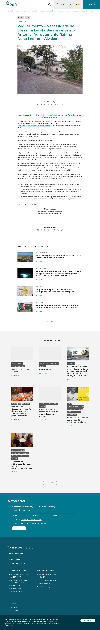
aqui (12, 625)
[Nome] (22, 515)
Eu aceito (87, 620)
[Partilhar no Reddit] (55, 105)
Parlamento (25, 403)
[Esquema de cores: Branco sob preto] (76, 4)
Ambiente (42, 366)
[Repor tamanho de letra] (63, 4)
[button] (91, 4)
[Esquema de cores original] (70, 4)
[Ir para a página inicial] (11, 4)
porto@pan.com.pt (45, 587)
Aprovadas (21, 450)
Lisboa (27, 17)
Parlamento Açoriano (18, 366)
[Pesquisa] (49, 4)
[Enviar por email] (58, 105)
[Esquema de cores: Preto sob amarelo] (79, 4)
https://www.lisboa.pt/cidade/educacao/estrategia (35, 126)
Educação (21, 17)
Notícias (16, 11)
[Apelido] (42, 515)
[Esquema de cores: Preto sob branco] (73, 4)
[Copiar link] (62, 105)
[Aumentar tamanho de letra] (66, 4)
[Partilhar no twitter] (41, 105)
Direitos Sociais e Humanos (76, 406)
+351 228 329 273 (44, 583)
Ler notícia (15, 375)
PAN (19, 403)
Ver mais (39, 261)
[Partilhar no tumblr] (48, 105)
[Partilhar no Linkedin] (51, 105)
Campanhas (71, 363)
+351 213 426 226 (16, 585)
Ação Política (13, 610)
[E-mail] (64, 515)
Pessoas (42, 406)
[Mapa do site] (57, 4)
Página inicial (9, 11)
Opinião (20, 363)
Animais (14, 403)
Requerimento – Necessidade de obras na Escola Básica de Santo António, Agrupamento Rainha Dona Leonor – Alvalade (57, 11)
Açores (14, 363)
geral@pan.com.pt (18, 553)
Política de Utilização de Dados (31, 519)
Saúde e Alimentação (74, 412)
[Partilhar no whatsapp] (45, 105)
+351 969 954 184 (16, 588)
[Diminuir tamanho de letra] (61, 4)
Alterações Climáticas (52, 363)
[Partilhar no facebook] (38, 105)
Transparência (72, 414)
